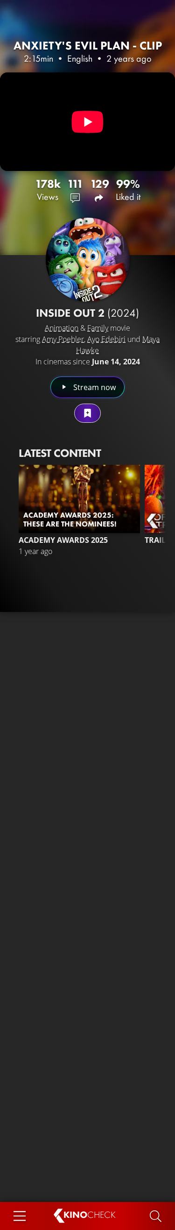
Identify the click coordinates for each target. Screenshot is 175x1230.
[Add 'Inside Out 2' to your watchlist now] (87, 413)
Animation (61, 328)
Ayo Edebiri (106, 339)
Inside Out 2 (87, 313)
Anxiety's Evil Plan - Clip (88, 45)
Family (97, 328)
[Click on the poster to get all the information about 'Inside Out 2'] (88, 260)
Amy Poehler (63, 339)
